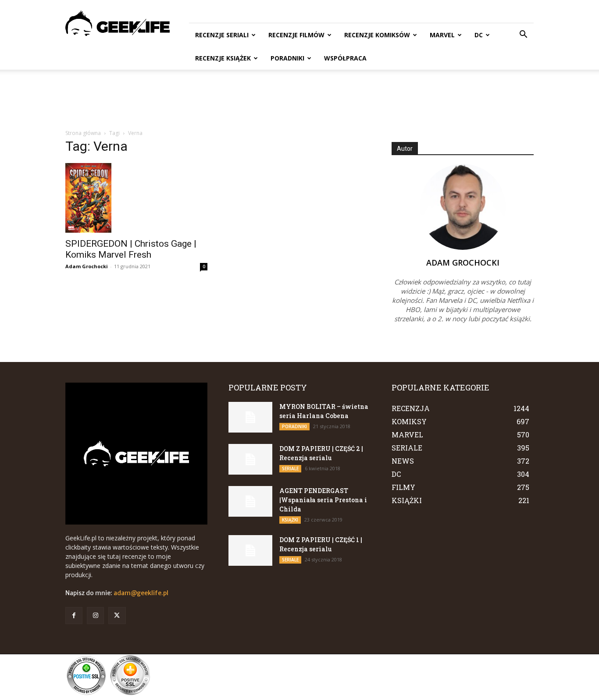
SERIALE (290, 468)
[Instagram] (95, 615)
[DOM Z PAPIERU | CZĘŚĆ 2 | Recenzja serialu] (250, 459)
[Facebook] (73, 615)
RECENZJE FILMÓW (296, 35)
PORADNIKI (287, 58)
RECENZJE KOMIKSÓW (377, 35)
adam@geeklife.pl (141, 593)
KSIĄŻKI (290, 520)
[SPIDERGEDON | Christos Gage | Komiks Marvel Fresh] (136, 198)
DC (478, 35)
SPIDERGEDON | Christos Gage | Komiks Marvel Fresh (130, 249)
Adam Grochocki (86, 266)
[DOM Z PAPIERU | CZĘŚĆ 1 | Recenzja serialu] (250, 550)
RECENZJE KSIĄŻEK (223, 58)
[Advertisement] (299, 100)
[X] (116, 615)
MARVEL (442, 35)
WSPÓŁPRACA (345, 58)
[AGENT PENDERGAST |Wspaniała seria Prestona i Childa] (250, 501)
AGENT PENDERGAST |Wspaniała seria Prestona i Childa (323, 499)
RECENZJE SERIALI (222, 35)
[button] (523, 35)
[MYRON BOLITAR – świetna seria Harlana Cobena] (250, 417)
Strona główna (83, 133)
